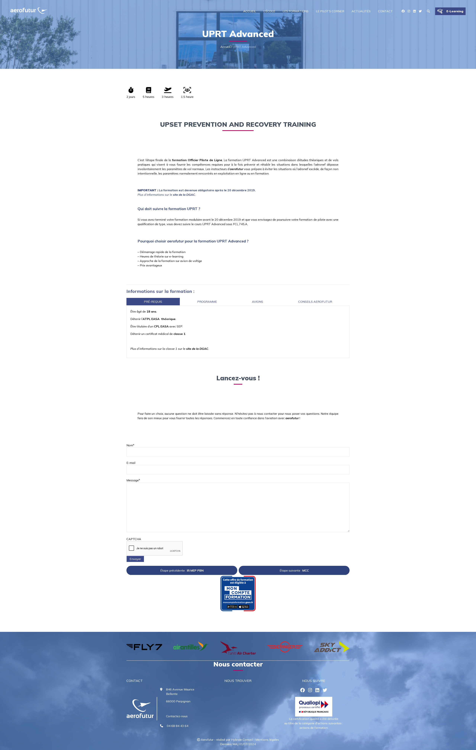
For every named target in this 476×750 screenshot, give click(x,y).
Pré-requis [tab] (153, 301)
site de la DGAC (184, 194)
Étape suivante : (294, 570)
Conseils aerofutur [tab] (315, 301)
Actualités (361, 11)
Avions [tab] (257, 301)
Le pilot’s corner (330, 11)
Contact (385, 11)
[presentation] (122, 649)
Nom (130, 445)
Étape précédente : (182, 570)
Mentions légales (267, 739)
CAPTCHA (133, 539)
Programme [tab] (207, 301)
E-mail (130, 463)
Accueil (249, 11)
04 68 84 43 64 (177, 726)
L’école (269, 11)
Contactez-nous (177, 716)
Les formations (295, 11)
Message (133, 480)
